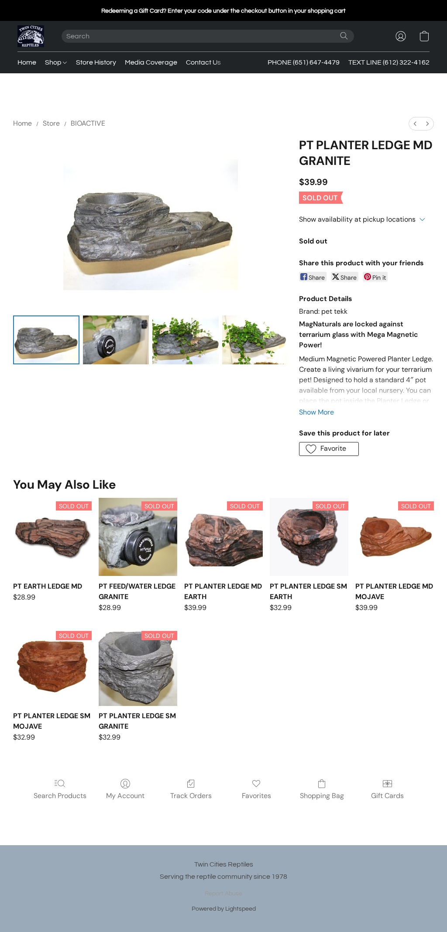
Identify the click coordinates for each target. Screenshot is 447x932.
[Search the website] (344, 36)
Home (26, 62)
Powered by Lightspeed (224, 909)
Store (51, 123)
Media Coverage (151, 62)
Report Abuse (223, 894)
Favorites (256, 795)
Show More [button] (316, 412)
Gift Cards (387, 795)
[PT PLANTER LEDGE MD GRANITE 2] (185, 339)
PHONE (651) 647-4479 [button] (304, 62)
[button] (30, 36)
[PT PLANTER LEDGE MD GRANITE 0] (46, 339)
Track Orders (191, 795)
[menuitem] (415, 123)
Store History (96, 62)
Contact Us (203, 62)
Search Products (60, 795)
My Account (125, 795)
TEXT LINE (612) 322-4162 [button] (389, 62)
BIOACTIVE (88, 123)
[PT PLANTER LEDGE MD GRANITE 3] (255, 339)
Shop (54, 62)
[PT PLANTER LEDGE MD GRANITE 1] (116, 339)
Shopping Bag (322, 795)
